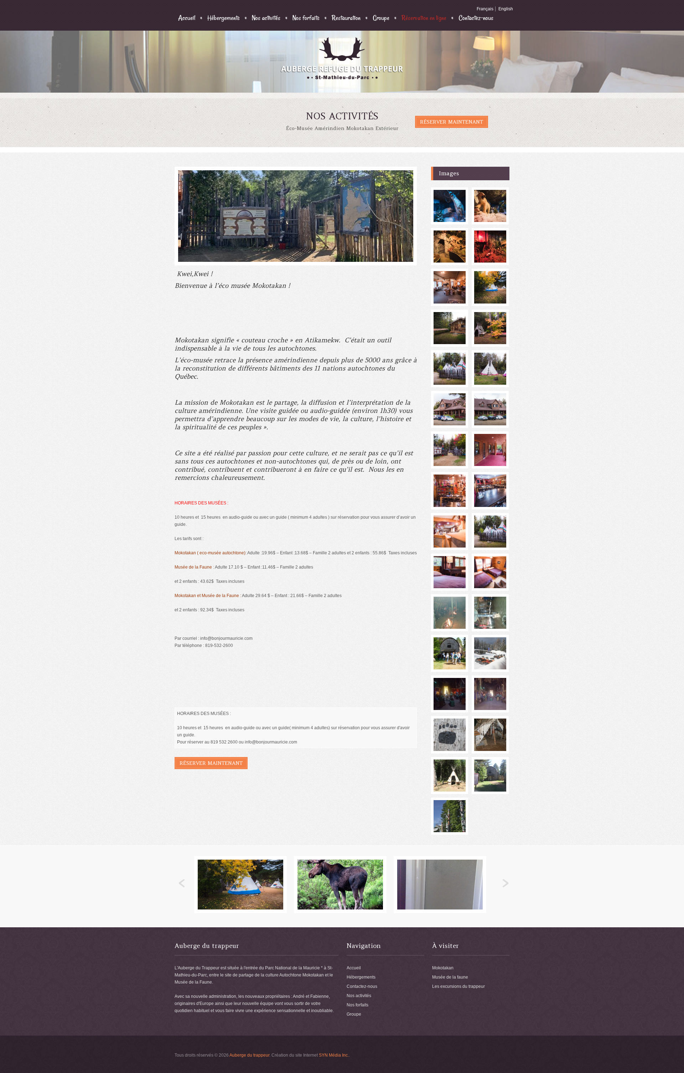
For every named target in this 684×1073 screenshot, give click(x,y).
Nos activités (266, 18)
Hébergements (223, 18)
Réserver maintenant (451, 122)
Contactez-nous (475, 18)
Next (505, 883)
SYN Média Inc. (334, 1055)
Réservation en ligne (423, 18)
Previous (182, 883)
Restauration (346, 18)
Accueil (186, 18)
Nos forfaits (306, 18)
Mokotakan (443, 967)
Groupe (381, 18)
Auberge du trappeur (249, 1055)
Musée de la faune (450, 977)
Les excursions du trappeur (458, 986)
